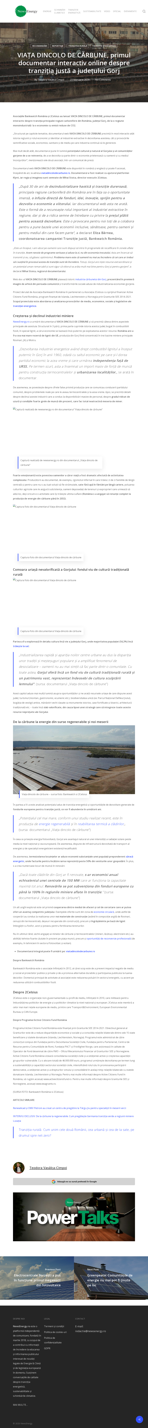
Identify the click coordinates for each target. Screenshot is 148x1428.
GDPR (47, 1348)
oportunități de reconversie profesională (109, 938)
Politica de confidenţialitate (53, 1340)
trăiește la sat (21, 646)
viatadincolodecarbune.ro (80, 951)
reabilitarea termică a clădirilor (101, 824)
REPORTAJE (57, 45)
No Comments (103, 79)
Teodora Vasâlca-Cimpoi (51, 79)
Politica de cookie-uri (55, 1332)
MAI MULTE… (20, 1404)
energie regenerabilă (54, 824)
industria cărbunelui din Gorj (90, 279)
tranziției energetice (24, 306)
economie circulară (104, 912)
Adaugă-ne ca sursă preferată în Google (77, 1181)
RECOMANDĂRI (39, 45)
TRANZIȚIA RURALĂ (77, 45)
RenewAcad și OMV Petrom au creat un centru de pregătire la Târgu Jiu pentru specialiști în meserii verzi (69, 1108)
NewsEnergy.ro (21, 321)
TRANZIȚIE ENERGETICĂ (104, 45)
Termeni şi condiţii (54, 1326)
